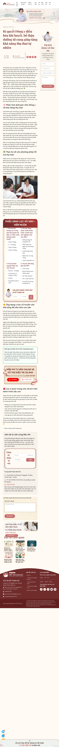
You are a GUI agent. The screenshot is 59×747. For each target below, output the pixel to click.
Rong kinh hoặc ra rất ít (13, 282)
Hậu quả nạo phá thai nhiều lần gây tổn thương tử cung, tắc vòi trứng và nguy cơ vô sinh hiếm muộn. (20, 561)
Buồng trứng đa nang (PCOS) (27, 241)
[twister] (45, 589)
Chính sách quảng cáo (32, 587)
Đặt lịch (46, 3)
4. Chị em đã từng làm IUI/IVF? (27, 265)
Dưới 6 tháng (12, 242)
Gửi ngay (31, 297)
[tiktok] (41, 589)
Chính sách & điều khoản (32, 578)
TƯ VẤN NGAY (28, 379)
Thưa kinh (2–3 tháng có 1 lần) (12, 274)
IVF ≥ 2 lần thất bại (28, 278)
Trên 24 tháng (12, 250)
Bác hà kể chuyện (32, 590)
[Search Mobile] (54, 4)
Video (39, 3)
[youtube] (52, 589)
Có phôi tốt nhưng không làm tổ (28, 282)
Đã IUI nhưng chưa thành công (28, 272)
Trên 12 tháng (12, 247)
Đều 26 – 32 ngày (13, 270)
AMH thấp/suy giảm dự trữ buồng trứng (28, 246)
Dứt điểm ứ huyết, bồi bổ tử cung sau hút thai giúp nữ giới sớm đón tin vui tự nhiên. (31, 549)
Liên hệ (50, 3)
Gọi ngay (14, 379)
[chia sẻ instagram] (33, 57)
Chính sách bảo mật (31, 582)
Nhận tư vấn (30, 460)
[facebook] (48, 589)
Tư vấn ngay (11, 535)
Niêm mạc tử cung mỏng (28, 256)
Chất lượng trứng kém (28, 252)
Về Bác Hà (17, 4)
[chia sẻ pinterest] (35, 57)
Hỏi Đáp (36, 3)
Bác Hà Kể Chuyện (23, 3)
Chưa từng (26, 268)
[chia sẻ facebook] (27, 57)
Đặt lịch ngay (48, 86)
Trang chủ (5, 27)
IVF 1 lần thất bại (27, 276)
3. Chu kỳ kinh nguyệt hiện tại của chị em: (12, 266)
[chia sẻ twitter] (30, 57)
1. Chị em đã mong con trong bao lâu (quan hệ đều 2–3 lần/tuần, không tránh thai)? (13, 234)
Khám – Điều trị (30, 3)
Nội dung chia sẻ (9, 501)
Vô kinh (10, 278)
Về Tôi (29, 575)
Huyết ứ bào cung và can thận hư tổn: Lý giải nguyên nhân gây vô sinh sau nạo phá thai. (8, 561)
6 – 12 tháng (12, 244)
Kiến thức (42, 3)
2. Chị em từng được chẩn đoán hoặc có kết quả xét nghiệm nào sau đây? (27, 233)
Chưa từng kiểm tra (28, 260)
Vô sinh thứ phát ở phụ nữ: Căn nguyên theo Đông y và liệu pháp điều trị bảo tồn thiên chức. (20, 549)
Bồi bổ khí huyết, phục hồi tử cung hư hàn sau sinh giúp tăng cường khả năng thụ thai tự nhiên (8, 549)
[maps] (55, 589)
